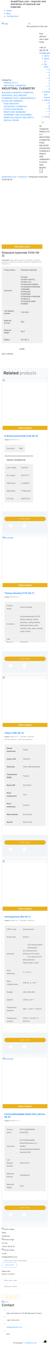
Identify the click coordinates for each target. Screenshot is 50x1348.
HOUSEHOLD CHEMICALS (15, 106)
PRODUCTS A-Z (10, 83)
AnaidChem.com (31, 1343)
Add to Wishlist (11, 525)
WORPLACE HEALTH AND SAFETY (18, 117)
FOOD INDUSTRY (11, 103)
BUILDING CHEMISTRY (12, 92)
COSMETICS (27, 92)
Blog (8, 13)
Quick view (25, 525)
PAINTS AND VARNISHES (14, 112)
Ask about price (22, 246)
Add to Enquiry (25, 428)
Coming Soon (12, 16)
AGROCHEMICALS (27, 98)
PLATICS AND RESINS (13, 109)
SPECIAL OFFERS (11, 120)
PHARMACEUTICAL (10, 98)
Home (9, 10)
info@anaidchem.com (14, 1327)
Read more (25, 519)
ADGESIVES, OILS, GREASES (14, 95)
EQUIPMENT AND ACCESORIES (17, 115)
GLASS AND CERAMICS (12, 101)
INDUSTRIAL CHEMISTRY (14, 85)
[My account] (28, 21)
